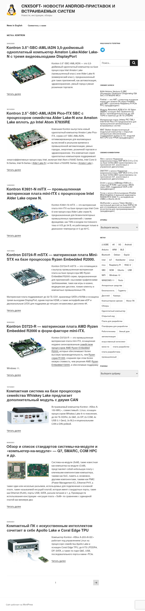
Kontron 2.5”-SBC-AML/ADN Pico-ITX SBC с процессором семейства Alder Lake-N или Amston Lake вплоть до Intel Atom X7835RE (52, 117)
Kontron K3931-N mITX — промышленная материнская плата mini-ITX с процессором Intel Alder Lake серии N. (50, 193)
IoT (110, 259)
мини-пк (105, 346)
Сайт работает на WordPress (19, 604)
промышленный (109, 356)
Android (128, 244)
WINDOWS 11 (108, 280)
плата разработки (121, 346)
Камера (116, 295)
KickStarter (120, 259)
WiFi (104, 275)
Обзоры (105, 305)
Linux (131, 259)
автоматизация (109, 336)
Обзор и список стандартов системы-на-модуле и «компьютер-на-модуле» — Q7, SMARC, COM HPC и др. (52, 451)
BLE (122, 249)
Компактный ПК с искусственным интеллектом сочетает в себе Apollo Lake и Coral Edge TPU (49, 528)
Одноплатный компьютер (113, 310)
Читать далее (14, 94)
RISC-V (127, 264)
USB (130, 270)
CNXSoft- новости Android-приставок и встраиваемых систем (68, 8)
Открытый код (108, 316)
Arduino (105, 249)
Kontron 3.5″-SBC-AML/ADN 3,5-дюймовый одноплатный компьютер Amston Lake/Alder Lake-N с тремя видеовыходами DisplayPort (52, 52)
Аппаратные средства (112, 285)
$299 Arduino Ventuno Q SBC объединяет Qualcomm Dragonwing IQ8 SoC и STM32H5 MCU (118, 93)
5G (119, 244)
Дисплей (106, 295)
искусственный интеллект (113, 341)
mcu (103, 264)
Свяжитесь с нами (37, 25)
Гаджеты (122, 290)
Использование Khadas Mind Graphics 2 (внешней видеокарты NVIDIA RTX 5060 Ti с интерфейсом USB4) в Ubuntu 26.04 (118, 195)
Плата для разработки (112, 321)
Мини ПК (130, 300)
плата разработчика (111, 351)
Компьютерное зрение (112, 300)
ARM (114, 249)
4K (113, 244)
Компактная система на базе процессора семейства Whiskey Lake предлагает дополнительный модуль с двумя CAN (44, 395)
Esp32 (127, 254)
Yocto (120, 280)
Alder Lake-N (39, 163)
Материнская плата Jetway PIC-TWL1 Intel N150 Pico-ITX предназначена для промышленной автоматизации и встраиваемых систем (118, 122)
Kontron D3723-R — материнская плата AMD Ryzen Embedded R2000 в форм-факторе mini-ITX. (52, 328)
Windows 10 (114, 275)
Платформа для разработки (115, 326)
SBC (104, 270)
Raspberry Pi (115, 264)
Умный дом (124, 331)
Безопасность (108, 290)
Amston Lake (85, 163)
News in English (14, 25)
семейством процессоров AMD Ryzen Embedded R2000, (72, 348)
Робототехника (108, 331)
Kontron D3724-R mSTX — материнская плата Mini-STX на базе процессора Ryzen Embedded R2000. (52, 257)
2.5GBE (105, 244)
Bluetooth (106, 254)
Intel (103, 259)
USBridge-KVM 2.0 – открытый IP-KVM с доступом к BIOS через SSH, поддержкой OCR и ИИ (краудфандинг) (117, 185)
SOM (111, 270)
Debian (117, 254)
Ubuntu (121, 270)
